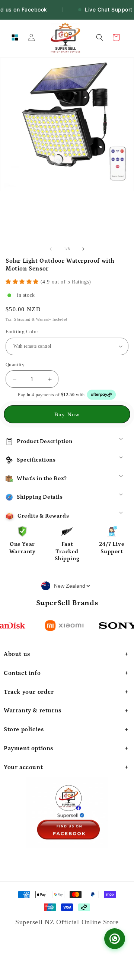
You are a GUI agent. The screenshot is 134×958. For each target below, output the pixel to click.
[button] (15, 37)
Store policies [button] (24, 729)
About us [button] (17, 654)
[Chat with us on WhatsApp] (114, 938)
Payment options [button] (28, 748)
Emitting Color (22, 331)
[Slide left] (50, 249)
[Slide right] (83, 249)
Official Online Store (87, 922)
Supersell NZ (35, 922)
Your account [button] (23, 767)
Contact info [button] (22, 673)
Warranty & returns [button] (32, 710)
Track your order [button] (29, 692)
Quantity (15, 364)
